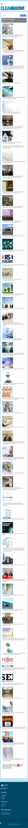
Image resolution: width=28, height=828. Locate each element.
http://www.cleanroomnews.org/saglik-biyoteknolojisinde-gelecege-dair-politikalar (11, 112)
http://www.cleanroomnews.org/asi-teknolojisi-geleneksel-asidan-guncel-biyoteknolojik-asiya (12, 339)
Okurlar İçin (4, 801)
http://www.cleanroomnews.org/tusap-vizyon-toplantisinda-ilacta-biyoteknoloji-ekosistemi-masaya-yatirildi (14, 324)
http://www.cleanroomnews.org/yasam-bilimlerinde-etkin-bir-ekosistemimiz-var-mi (13, 251)
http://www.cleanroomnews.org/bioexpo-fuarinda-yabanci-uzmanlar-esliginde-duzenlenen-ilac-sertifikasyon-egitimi (13, 177)
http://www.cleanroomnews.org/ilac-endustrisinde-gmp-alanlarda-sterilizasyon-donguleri (14, 98)
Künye (3, 796)
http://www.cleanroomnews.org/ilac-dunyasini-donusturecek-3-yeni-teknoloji (12, 143)
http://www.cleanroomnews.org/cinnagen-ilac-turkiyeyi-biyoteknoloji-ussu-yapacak (14, 236)
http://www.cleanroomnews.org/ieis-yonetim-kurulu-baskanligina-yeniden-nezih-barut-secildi (13, 192)
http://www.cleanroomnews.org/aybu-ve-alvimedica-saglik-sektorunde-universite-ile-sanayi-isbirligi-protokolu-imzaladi (13, 147)
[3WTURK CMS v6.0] (14, 823)
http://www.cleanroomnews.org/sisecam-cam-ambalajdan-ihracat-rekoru (12, 280)
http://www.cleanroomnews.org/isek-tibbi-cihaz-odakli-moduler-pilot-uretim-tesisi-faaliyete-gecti (14, 684)
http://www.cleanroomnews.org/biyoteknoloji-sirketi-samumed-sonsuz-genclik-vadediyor (13, 398)
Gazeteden (4, 804)
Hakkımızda (4, 795)
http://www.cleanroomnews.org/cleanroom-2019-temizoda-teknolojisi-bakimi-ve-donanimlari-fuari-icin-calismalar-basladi (14, 759)
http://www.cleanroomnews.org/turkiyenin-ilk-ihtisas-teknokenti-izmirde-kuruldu (13, 713)
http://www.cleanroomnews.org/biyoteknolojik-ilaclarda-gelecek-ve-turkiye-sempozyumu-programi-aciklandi (14, 639)
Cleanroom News (5, 812)
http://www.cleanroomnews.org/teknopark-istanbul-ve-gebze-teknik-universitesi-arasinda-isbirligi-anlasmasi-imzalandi (14, 580)
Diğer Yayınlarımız (6, 809)
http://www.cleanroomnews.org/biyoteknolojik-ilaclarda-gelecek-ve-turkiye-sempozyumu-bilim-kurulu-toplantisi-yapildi (14, 728)
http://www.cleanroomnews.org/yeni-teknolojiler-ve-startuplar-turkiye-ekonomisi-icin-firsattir (13, 294)
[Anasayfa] (14, 8)
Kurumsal (3, 792)
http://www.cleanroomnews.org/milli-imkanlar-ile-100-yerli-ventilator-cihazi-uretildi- (14, 384)
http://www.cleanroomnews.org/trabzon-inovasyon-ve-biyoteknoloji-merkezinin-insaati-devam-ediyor (14, 207)
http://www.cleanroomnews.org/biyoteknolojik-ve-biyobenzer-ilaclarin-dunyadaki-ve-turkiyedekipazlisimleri (13, 504)
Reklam (3, 798)
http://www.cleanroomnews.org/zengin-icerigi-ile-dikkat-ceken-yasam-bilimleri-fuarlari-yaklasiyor (14, 654)
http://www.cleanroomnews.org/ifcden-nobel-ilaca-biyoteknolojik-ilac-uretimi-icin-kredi (13, 610)
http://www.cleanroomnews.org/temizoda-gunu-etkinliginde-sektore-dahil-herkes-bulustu (12, 221)
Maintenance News (5, 814)
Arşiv (3, 806)
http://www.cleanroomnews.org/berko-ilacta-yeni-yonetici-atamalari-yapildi (13, 699)
